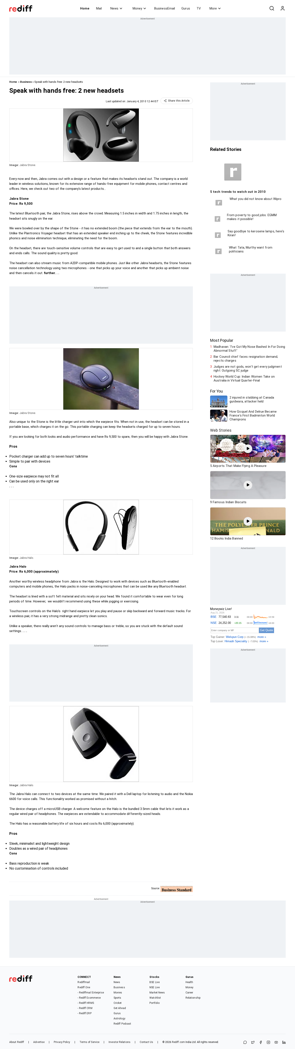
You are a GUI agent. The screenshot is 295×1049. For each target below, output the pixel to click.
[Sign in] (282, 8)
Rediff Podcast (122, 1023)
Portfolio (154, 1002)
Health (189, 982)
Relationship (193, 997)
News (114, 8)
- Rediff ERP (84, 1013)
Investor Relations (119, 1042)
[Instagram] (268, 1043)
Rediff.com (178, 1042)
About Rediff (16, 1042)
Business (26, 81)
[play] (248, 448)
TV (199, 8)
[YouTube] (276, 1043)
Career (189, 992)
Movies (118, 992)
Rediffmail (84, 982)
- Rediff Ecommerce (89, 997)
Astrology (119, 1018)
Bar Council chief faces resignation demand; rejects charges (246, 358)
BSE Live (154, 982)
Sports (117, 997)
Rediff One (84, 987)
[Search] (271, 8)
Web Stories (221, 430)
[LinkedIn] (284, 1043)
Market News (157, 992)
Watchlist (155, 997)
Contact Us (146, 1042)
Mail (99, 8)
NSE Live (154, 987)
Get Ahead (120, 1008)
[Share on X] (253, 1043)
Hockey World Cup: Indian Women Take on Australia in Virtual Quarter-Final (244, 378)
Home (84, 8)
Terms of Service (89, 1042)
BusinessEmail (164, 8)
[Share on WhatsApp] (245, 1043)
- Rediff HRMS (86, 1002)
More (213, 8)
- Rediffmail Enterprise (91, 992)
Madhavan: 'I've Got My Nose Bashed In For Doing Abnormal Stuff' (249, 349)
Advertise (38, 1042)
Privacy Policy (62, 1042)
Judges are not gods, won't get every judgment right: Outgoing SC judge (248, 368)
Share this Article (179, 100)
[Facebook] (260, 1043)
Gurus (185, 8)
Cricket (118, 1002)
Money (137, 8)
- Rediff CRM (85, 1008)
